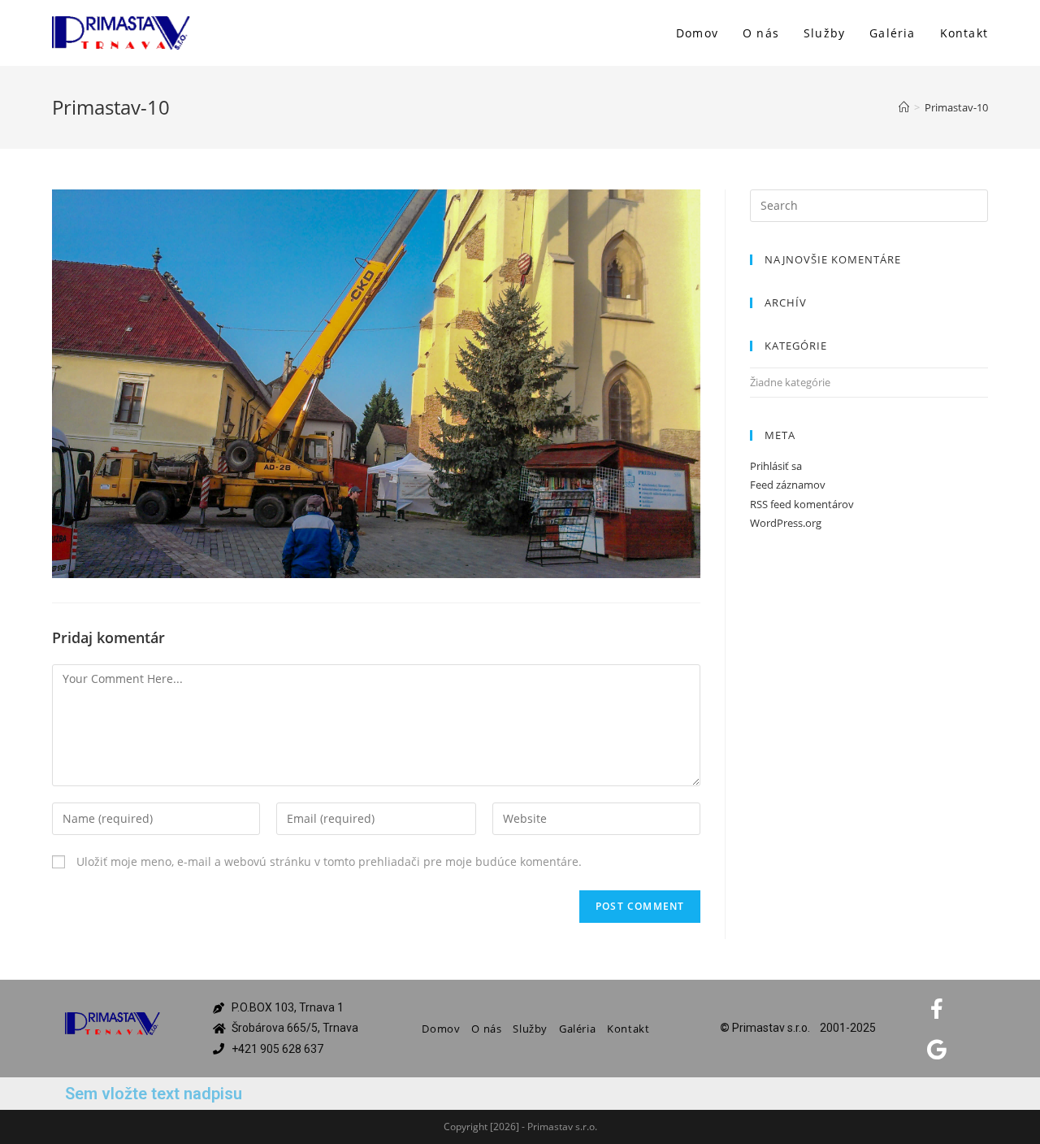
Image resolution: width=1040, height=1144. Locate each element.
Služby (530, 1028)
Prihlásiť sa (776, 466)
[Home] (904, 107)
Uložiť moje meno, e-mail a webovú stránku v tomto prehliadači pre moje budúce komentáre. (329, 861)
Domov (441, 1028)
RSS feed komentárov (802, 504)
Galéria (577, 1028)
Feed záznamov (788, 484)
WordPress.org (785, 522)
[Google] (936, 1049)
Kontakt (628, 1028)
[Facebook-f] (936, 1008)
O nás (486, 1028)
